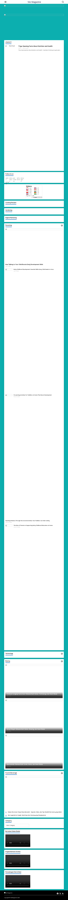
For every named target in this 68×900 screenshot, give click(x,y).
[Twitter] (60, 893)
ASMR (19, 48)
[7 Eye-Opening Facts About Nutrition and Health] (60, 50)
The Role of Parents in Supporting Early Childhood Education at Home (33, 525)
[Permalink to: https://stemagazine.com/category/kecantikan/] (62, 661)
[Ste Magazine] (8, 893)
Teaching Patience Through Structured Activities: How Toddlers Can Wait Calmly (27, 520)
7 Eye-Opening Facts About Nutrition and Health (35, 46)
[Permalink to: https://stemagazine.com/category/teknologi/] (62, 654)
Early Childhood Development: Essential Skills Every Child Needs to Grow (34, 269)
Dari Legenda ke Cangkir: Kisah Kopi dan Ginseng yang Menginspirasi (27, 815)
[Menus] (5, 2)
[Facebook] (58, 893)
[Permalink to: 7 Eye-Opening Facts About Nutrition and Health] (11, 107)
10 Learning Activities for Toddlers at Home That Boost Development (33, 395)
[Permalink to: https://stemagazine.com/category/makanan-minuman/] (62, 773)
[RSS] (63, 893)
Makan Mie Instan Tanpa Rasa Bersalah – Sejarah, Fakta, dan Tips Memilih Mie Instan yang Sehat (35, 812)
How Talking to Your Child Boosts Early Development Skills (24, 264)
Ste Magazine (34, 1)
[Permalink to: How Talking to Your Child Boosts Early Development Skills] (34, 245)
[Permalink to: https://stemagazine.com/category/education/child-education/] (62, 226)
